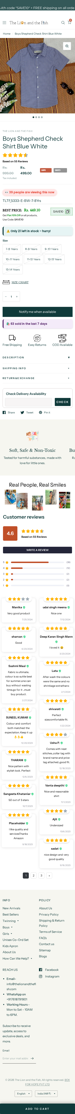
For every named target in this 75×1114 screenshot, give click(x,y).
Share (11, 412)
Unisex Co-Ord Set (16, 940)
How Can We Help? (16, 958)
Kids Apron (10, 946)
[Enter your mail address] (32, 1058)
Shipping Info (14, 368)
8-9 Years (31, 249)
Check (62, 402)
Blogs (43, 956)
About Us (9, 952)
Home (6, 33)
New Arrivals (11, 908)
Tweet (29, 412)
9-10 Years (51, 249)
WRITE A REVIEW (37, 550)
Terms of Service (50, 932)
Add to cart (37, 1108)
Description (13, 357)
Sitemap (45, 950)
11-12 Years (33, 259)
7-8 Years (12, 249)
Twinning (9, 921)
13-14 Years (13, 269)
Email (6, 1050)
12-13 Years (54, 259)
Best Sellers (11, 914)
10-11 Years (13, 259)
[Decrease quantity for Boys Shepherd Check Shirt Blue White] (6, 297)
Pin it (47, 412)
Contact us (46, 944)
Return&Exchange (19, 378)
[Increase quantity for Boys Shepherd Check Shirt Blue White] (17, 297)
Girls (6, 934)
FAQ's (43, 938)
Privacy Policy (49, 914)
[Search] (63, 22)
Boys (6, 927)
